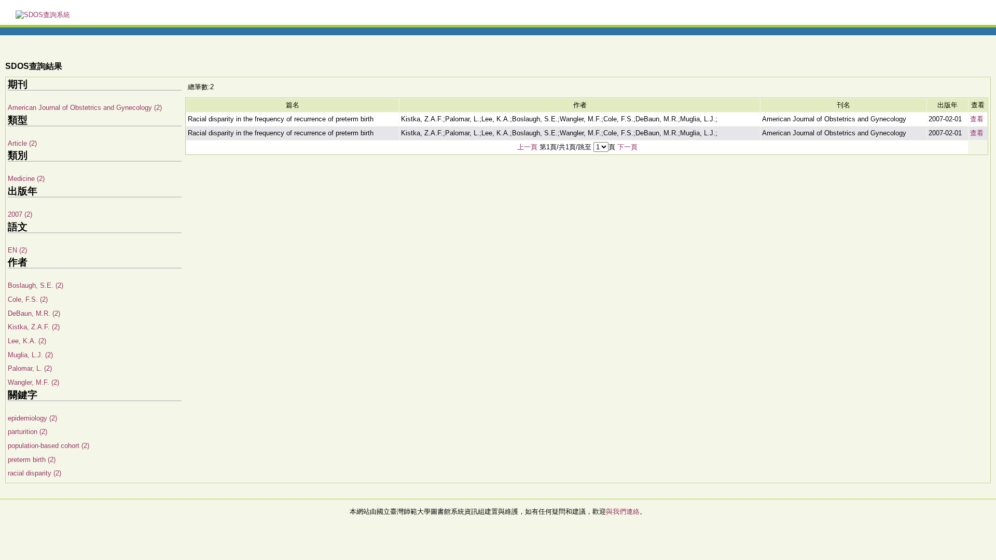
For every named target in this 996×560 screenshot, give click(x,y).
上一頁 (527, 147)
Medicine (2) (26, 179)
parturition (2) (27, 432)
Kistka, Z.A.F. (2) (34, 327)
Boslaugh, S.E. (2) (35, 285)
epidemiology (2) (32, 418)
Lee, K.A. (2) (27, 341)
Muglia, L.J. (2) (30, 355)
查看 (977, 119)
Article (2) (22, 143)
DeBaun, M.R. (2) (34, 313)
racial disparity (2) (34, 473)
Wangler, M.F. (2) (33, 382)
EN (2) (17, 250)
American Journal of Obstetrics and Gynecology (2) (85, 107)
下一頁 (627, 147)
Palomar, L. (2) (30, 368)
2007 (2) (20, 214)
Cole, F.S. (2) (28, 299)
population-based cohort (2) (48, 446)
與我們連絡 (623, 511)
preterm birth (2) (32, 460)
